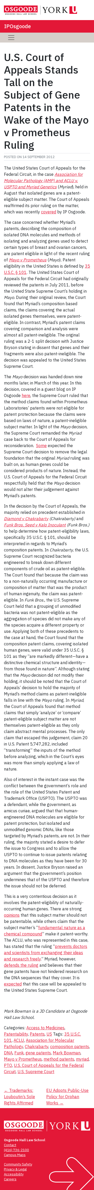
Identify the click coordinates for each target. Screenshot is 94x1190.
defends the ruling (21, 965)
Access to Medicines (45, 1027)
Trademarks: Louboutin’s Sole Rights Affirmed (19, 1096)
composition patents (69, 1046)
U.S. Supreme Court (35, 1071)
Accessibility (14, 1174)
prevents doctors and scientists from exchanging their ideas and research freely (45, 952)
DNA (8, 1052)
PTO (8, 1065)
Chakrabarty (36, 1046)
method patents (59, 1059)
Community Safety (18, 1164)
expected (13, 984)
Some (41, 445)
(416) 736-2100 (16, 1150)
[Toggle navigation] (11, 38)
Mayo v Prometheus (23, 1059)
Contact (10, 1145)
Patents (37, 1034)
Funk (19, 1052)
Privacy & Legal (15, 1169)
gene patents (38, 1052)
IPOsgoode (17, 26)
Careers (10, 1179)
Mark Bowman (66, 1052)
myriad (82, 1059)
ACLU (19, 1040)
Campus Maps (15, 1155)
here (26, 395)
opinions (12, 915)
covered (48, 211)
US (49, 1034)
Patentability (16, 1034)
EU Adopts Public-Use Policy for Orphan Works (67, 1096)
